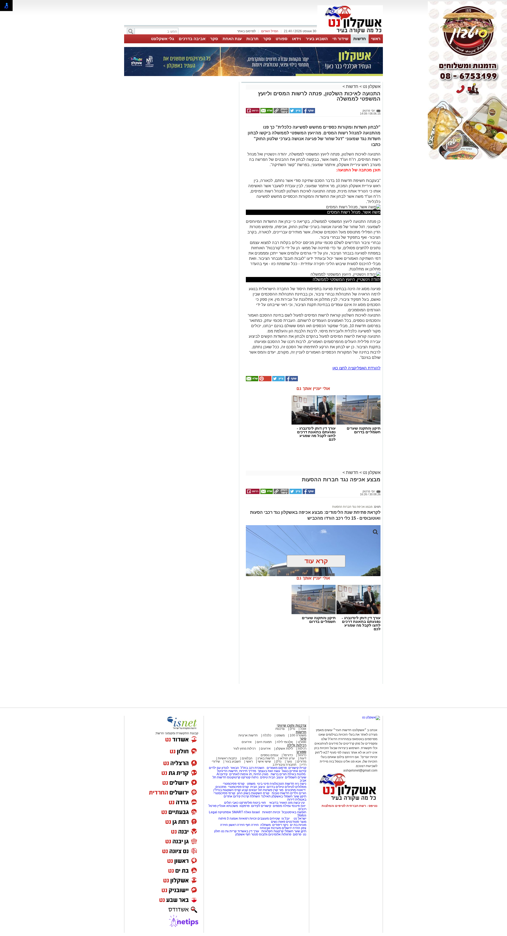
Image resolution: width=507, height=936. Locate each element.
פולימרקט (245, 803)
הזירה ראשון (237, 825)
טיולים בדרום (275, 787)
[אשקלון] (350, 34)
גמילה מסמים (282, 806)
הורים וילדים (298, 793)
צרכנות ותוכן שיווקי (291, 725)
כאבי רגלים (230, 803)
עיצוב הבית (276, 777)
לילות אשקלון (284, 748)
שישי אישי (264, 761)
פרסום (296, 834)
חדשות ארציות (248, 735)
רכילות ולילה (296, 745)
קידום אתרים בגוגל (293, 771)
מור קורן (278, 790)
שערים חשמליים (295, 777)
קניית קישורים (297, 768)
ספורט (281, 38)
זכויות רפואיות (271, 812)
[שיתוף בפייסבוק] (308, 112)
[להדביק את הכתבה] (264, 380)
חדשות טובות (280, 793)
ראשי (376, 38)
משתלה (265, 825)
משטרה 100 (298, 735)
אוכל (303, 729)
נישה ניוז (300, 784)
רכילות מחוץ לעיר (244, 748)
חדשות (359, 38)
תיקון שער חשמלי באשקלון (288, 796)
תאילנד (266, 796)
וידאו (296, 38)
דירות (290, 799)
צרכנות (280, 729)
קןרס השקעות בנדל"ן (227, 790)
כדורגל (302, 755)
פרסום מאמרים (277, 768)
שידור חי (340, 38)
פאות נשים (278, 822)
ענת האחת (232, 38)
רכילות (302, 748)
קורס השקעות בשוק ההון (253, 793)
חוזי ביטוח (259, 803)
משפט (280, 735)
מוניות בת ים (297, 825)
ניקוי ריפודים (280, 825)
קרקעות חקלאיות (272, 831)
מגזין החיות (260, 774)
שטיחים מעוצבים (268, 818)
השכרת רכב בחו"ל (252, 768)
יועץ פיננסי (299, 806)
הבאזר (234, 768)
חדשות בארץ (266, 758)
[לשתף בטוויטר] (295, 112)
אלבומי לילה (285, 742)
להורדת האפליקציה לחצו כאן (356, 368)
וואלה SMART (241, 812)
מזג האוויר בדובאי (281, 803)
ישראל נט (299, 818)
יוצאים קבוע (249, 790)
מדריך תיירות (247, 771)
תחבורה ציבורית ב (284, 764)
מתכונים (220, 787)
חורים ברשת (278, 774)
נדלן (292, 729)
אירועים (247, 742)
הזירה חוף (252, 825)
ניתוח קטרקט (250, 777)
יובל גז (285, 818)
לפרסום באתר (246, 31)
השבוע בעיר (317, 38)
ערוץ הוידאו (287, 758)
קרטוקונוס (233, 777)
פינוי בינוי (262, 784)
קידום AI (222, 774)
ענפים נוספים (269, 755)
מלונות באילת (297, 774)
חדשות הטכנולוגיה (282, 784)
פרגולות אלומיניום (279, 834)
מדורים (301, 761)
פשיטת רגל (265, 790)
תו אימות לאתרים (240, 774)
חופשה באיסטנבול (294, 812)
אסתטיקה (224, 812)
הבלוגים (247, 758)
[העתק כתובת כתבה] (281, 112)
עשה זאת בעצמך (269, 771)
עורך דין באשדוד (248, 831)
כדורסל (288, 755)
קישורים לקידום (261, 806)
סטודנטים (292, 822)
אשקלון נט (371, 86)
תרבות (252, 38)
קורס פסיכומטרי (238, 787)
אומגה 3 (232, 818)
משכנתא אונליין (227, 806)
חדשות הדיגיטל (227, 771)
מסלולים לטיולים (295, 787)
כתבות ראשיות (227, 758)
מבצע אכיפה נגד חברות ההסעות (352, 506)
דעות (303, 758)
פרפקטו (245, 806)
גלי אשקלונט (162, 38)
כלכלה (267, 735)
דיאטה (301, 790)
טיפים (264, 777)
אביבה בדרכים (192, 38)
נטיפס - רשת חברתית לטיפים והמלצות (349, 806)
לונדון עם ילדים (219, 768)
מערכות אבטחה (270, 828)
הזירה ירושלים (291, 828)
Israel (256, 812)
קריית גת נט (229, 831)
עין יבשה (299, 803)
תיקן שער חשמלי (295, 831)
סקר (267, 38)
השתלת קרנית (250, 796)
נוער (289, 761)
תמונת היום (264, 742)
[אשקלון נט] (371, 717)
